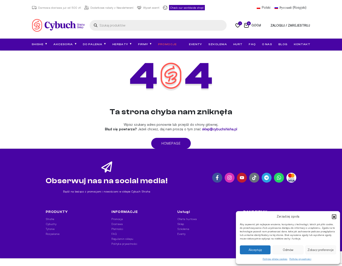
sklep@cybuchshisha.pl (219, 129)
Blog (282, 44)
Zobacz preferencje (321, 250)
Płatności (117, 229)
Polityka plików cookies (275, 258)
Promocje (167, 44)
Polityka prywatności (300, 258)
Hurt (237, 44)
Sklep (180, 224)
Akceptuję (255, 250)
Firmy (145, 44)
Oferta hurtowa (187, 219)
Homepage (170, 143)
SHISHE (39, 44)
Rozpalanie (52, 233)
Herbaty (122, 44)
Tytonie (50, 229)
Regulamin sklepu (122, 238)
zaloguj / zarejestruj (290, 25)
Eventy (195, 44)
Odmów (288, 250)
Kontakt (302, 44)
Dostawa (117, 224)
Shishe (50, 219)
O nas (267, 44)
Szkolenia (217, 44)
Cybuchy (51, 224)
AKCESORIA (65, 44)
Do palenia (94, 44)
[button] (334, 216)
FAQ (252, 44)
